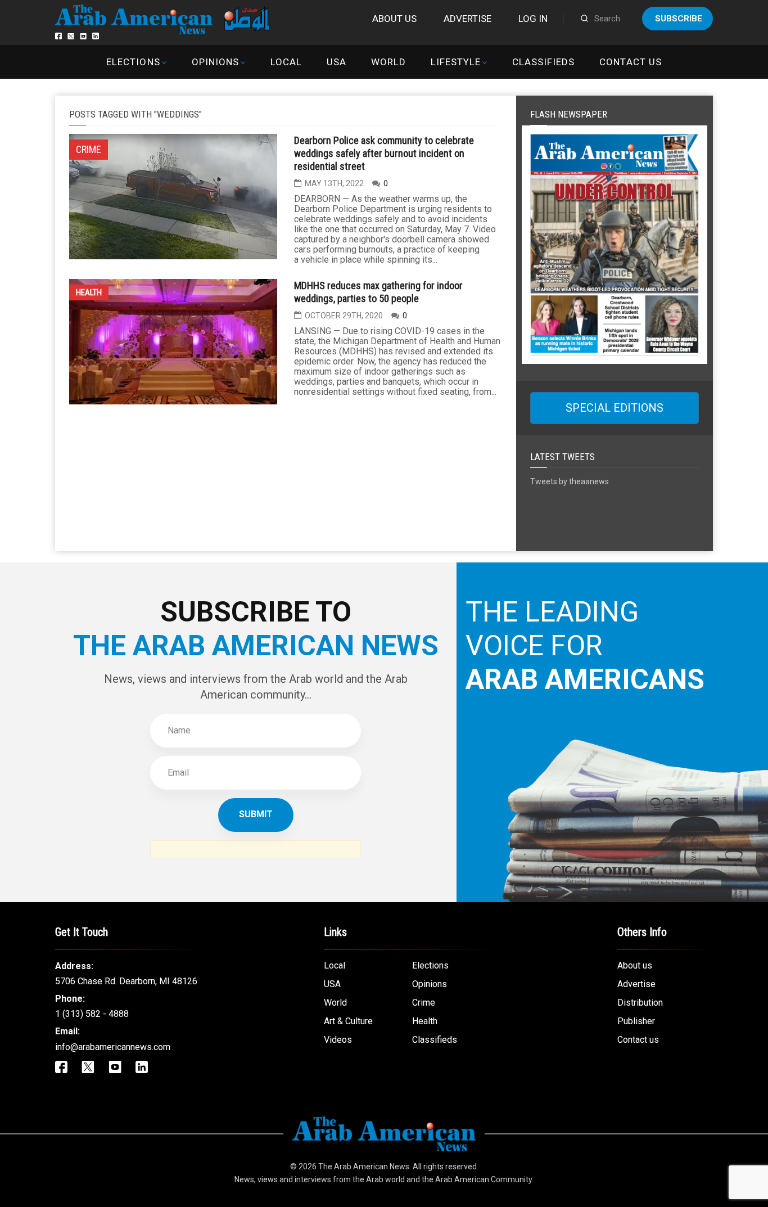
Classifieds (543, 61)
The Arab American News (363, 1166)
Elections (133, 61)
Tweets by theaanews (569, 481)
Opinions (215, 61)
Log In (533, 18)
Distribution (640, 1002)
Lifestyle (456, 61)
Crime (423, 1002)
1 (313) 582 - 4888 (92, 1013)
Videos (338, 1039)
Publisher (636, 1021)
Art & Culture (348, 1021)
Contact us (630, 61)
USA (336, 61)
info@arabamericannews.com (112, 1047)
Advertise (467, 18)
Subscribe (678, 18)
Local (286, 61)
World (388, 61)
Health (89, 292)
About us (394, 18)
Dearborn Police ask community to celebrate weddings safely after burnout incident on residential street (384, 153)
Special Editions (614, 408)
